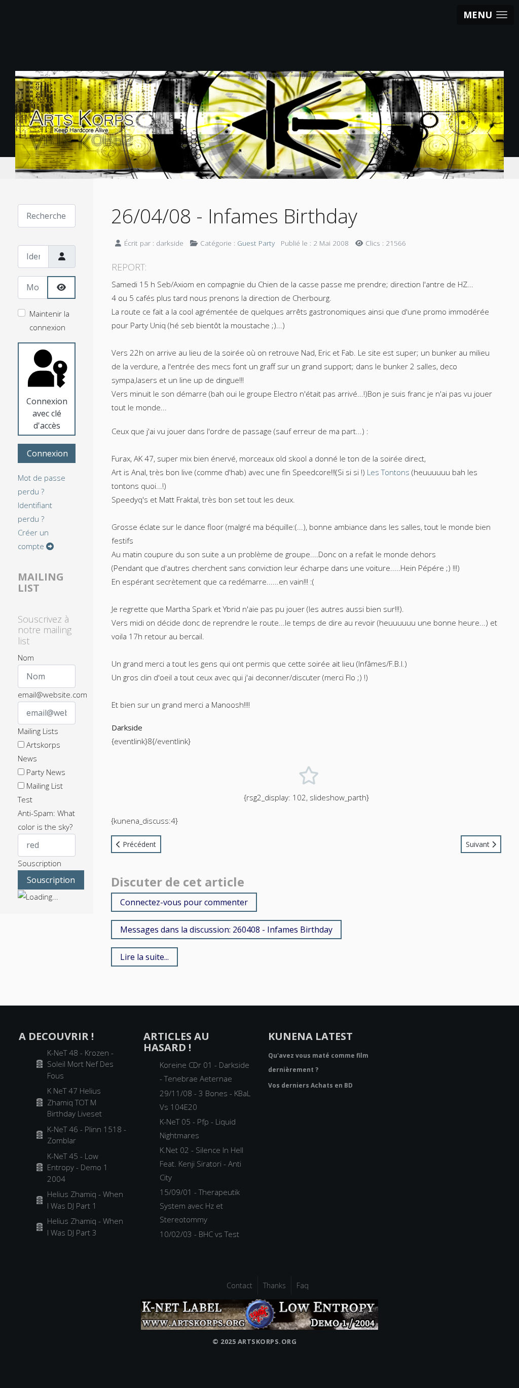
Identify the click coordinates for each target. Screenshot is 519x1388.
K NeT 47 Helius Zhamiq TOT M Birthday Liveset (74, 1102)
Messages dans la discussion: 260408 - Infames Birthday (226, 929)
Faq (302, 1285)
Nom (26, 657)
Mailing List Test (40, 792)
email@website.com (52, 694)
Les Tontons (388, 472)
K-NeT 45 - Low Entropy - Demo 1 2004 (77, 1167)
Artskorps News (39, 751)
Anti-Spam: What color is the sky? (46, 820)
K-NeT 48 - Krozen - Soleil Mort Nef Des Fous (80, 1064)
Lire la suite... (144, 956)
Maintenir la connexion (49, 320)
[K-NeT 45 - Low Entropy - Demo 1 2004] (259, 1313)
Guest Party (256, 243)
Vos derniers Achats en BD (310, 1085)
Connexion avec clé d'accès (46, 413)
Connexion (47, 453)
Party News (44, 772)
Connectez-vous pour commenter (184, 902)
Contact (239, 1285)
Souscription (39, 863)
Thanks (274, 1285)
